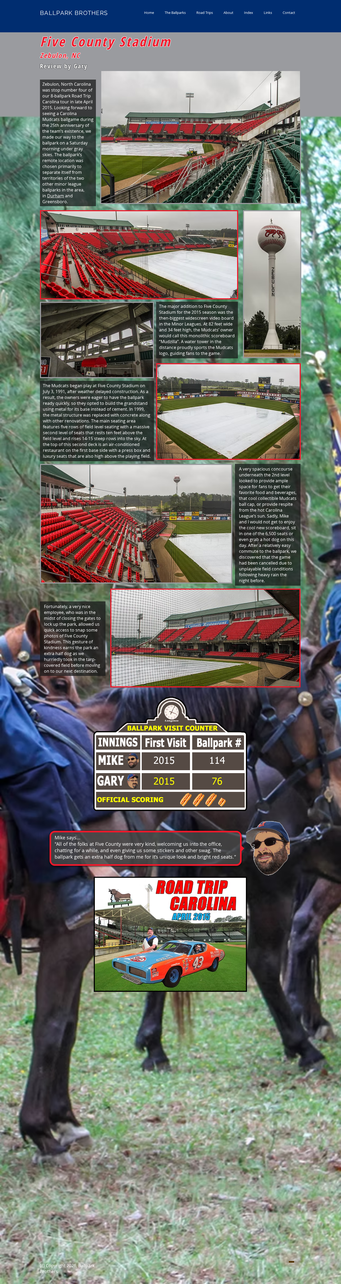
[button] (175, 13)
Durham (55, 196)
